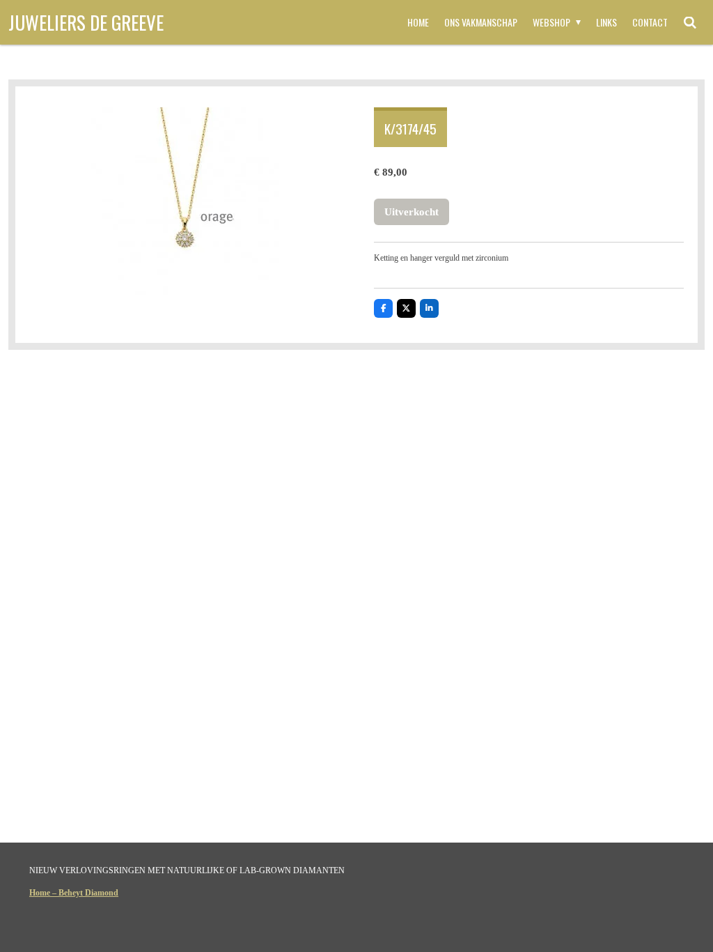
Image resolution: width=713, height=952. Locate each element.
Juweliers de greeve (86, 22)
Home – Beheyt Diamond (73, 893)
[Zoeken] (690, 22)
